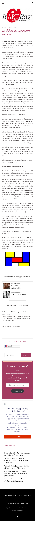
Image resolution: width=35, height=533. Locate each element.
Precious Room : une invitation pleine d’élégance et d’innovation (17, 480)
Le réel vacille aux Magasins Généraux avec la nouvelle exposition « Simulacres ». (17, 460)
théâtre (28, 277)
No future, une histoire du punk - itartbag (15, 312)
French (9, 346)
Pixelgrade (20, 510)
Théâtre (13, 27)
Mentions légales (22, 503)
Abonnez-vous (17, 391)
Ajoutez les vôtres (23, 305)
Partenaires (11, 503)
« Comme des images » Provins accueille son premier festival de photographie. (15, 473)
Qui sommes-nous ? (11, 495)
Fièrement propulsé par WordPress (18, 508)
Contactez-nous (24, 495)
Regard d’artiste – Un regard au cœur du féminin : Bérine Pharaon (17, 454)
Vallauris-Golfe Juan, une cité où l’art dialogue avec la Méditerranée (17, 467)
